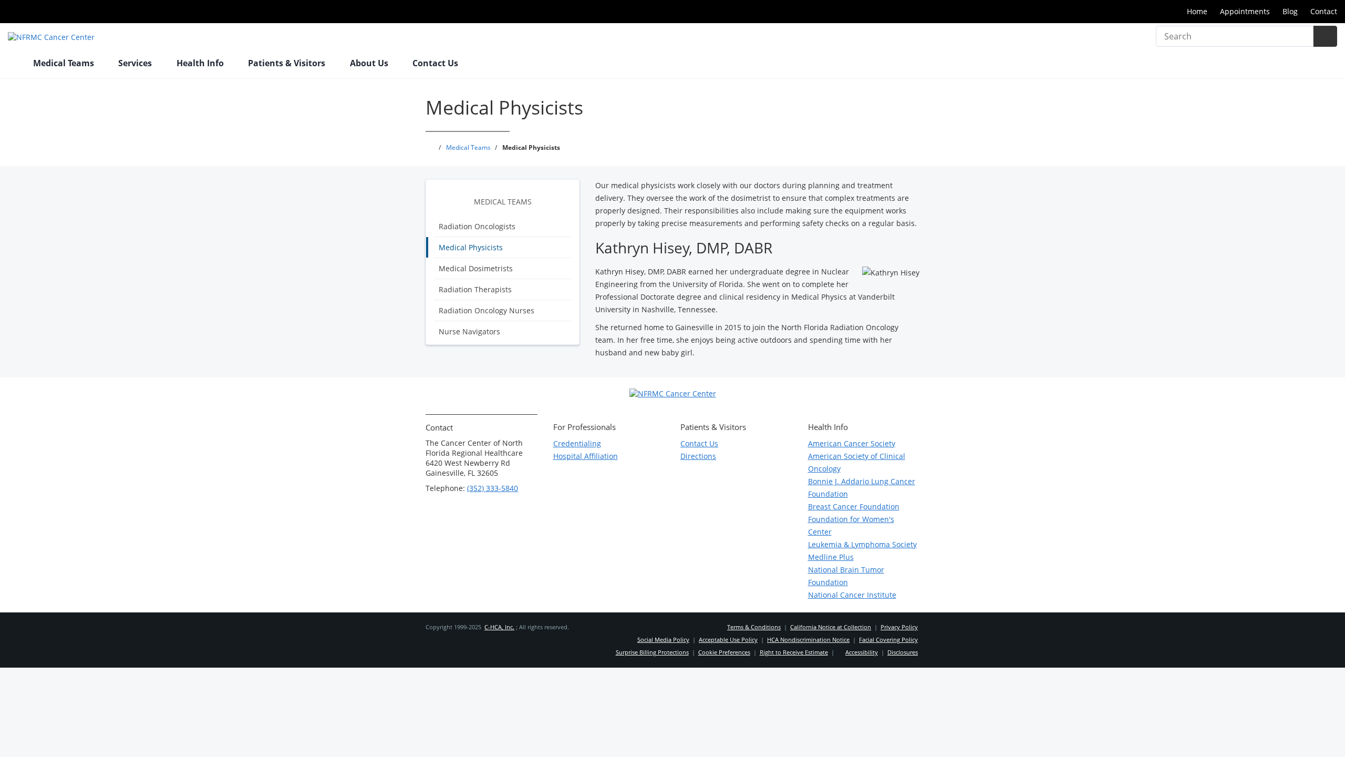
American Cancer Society (851, 443)
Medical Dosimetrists (476, 268)
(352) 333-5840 (492, 488)
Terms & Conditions (754, 627)
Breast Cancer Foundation (853, 507)
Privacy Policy (899, 627)
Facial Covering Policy (888, 639)
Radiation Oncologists (477, 226)
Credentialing (577, 443)
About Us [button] (370, 63)
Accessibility (861, 652)
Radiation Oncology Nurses (486, 310)
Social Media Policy (663, 639)
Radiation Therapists (475, 289)
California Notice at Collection (830, 627)
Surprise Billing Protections (652, 652)
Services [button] (136, 63)
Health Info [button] (201, 63)
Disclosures (902, 652)
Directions (698, 456)
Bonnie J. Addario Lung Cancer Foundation (861, 487)
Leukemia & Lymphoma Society (862, 544)
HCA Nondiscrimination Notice (808, 639)
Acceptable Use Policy (728, 639)
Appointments (1245, 11)
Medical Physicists (471, 247)
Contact (1323, 11)
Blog (1290, 11)
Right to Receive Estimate (794, 652)
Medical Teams (503, 202)
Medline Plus (831, 557)
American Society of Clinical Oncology (856, 462)
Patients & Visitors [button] (287, 63)
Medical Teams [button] (64, 63)
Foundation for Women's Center (851, 525)
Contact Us (435, 63)
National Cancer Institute (852, 595)
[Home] (15, 64)
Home (1197, 11)
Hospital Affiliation (585, 456)
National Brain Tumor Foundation (846, 576)
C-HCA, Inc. (499, 627)
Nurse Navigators (469, 331)
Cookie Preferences (724, 652)
